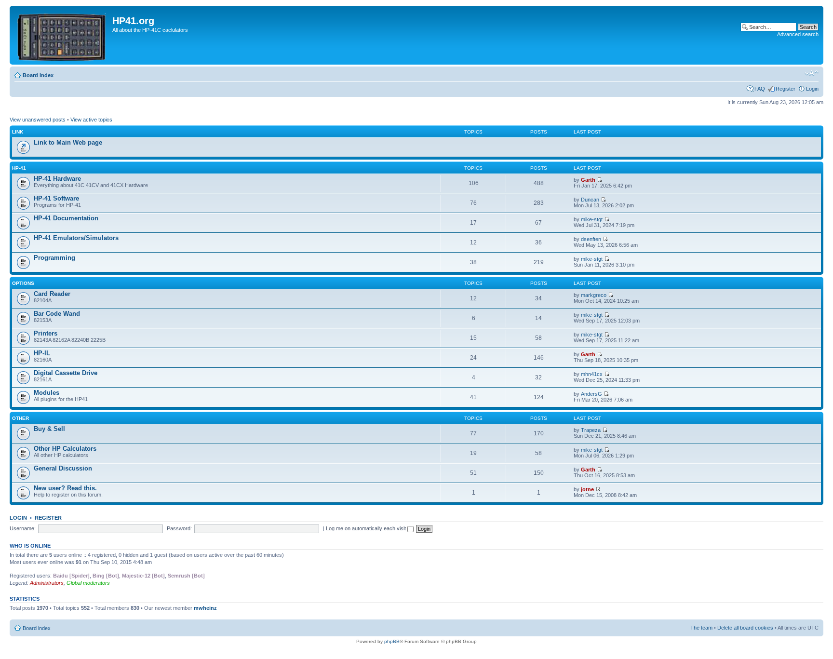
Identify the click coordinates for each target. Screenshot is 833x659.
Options (23, 283)
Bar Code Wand (57, 313)
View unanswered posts (38, 119)
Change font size (812, 73)
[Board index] (62, 35)
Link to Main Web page (68, 142)
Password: (179, 528)
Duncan (590, 199)
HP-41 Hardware (57, 178)
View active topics (91, 119)
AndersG (591, 394)
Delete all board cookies (745, 628)
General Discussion (63, 468)
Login (812, 89)
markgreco (593, 295)
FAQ (759, 89)
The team (701, 628)
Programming (54, 257)
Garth (588, 180)
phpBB (392, 641)
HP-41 (19, 168)
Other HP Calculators (65, 448)
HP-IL (42, 353)
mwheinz (205, 608)
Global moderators (88, 583)
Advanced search (798, 34)
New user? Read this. (65, 488)
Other (20, 418)
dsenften (591, 239)
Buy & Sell (49, 428)
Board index (38, 75)
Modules (46, 392)
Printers (45, 333)
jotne (587, 489)
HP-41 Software (56, 198)
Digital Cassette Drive (65, 373)
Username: (23, 528)
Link (17, 131)
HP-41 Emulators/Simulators (76, 238)
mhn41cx (592, 374)
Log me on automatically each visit (366, 528)
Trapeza (591, 430)
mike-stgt (592, 219)
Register (785, 89)
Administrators (47, 583)
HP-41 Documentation (66, 218)
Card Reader (52, 293)
